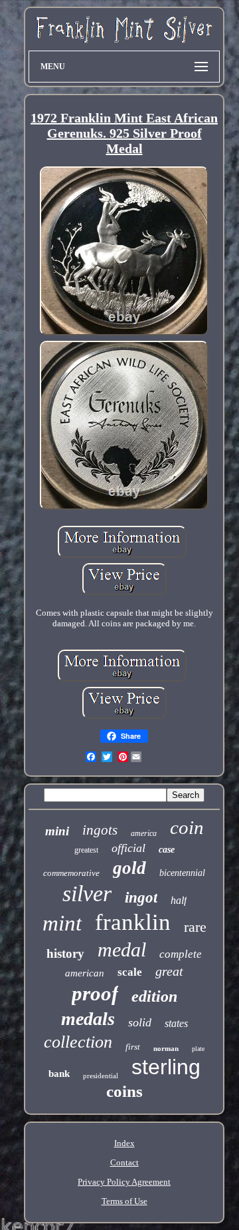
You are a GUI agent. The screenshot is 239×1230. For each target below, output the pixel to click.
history (65, 953)
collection (78, 1042)
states (176, 1023)
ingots (100, 830)
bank (59, 1073)
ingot (141, 897)
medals (88, 1018)
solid (139, 1022)
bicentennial (182, 873)
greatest (86, 850)
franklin (133, 922)
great (169, 971)
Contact (124, 1162)
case (167, 850)
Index (124, 1143)
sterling (165, 1067)
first (132, 1047)
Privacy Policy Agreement (124, 1182)
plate (198, 1048)
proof (95, 993)
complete (180, 954)
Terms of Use (124, 1201)
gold (129, 868)
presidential (100, 1076)
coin (187, 827)
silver (87, 893)
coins (124, 1091)
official (128, 848)
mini (57, 831)
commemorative (71, 873)
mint (62, 923)
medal (122, 949)
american (84, 973)
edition (154, 996)
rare (195, 927)
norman (166, 1048)
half (179, 900)
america (144, 833)
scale (130, 972)
